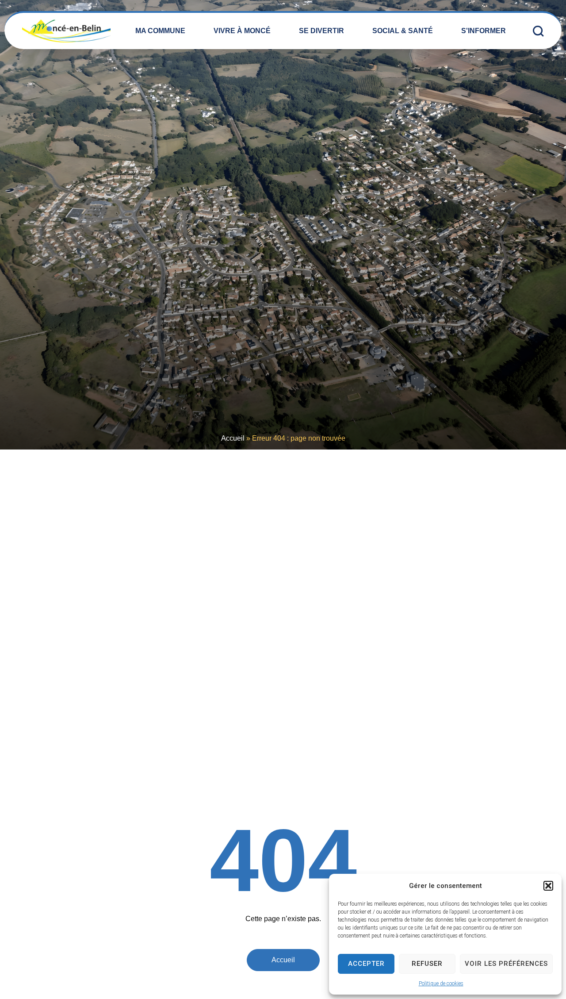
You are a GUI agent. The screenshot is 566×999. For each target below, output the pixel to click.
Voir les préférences (506, 964)
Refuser (427, 964)
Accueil (233, 438)
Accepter (366, 964)
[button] (548, 885)
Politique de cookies (441, 983)
